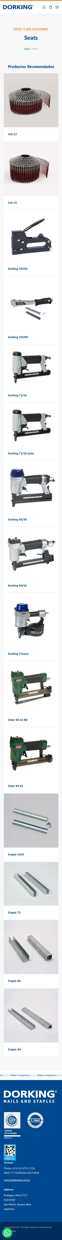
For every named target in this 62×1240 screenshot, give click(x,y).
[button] (57, 7)
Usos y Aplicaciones (31, 29)
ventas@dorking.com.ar (17, 1180)
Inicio (27, 48)
